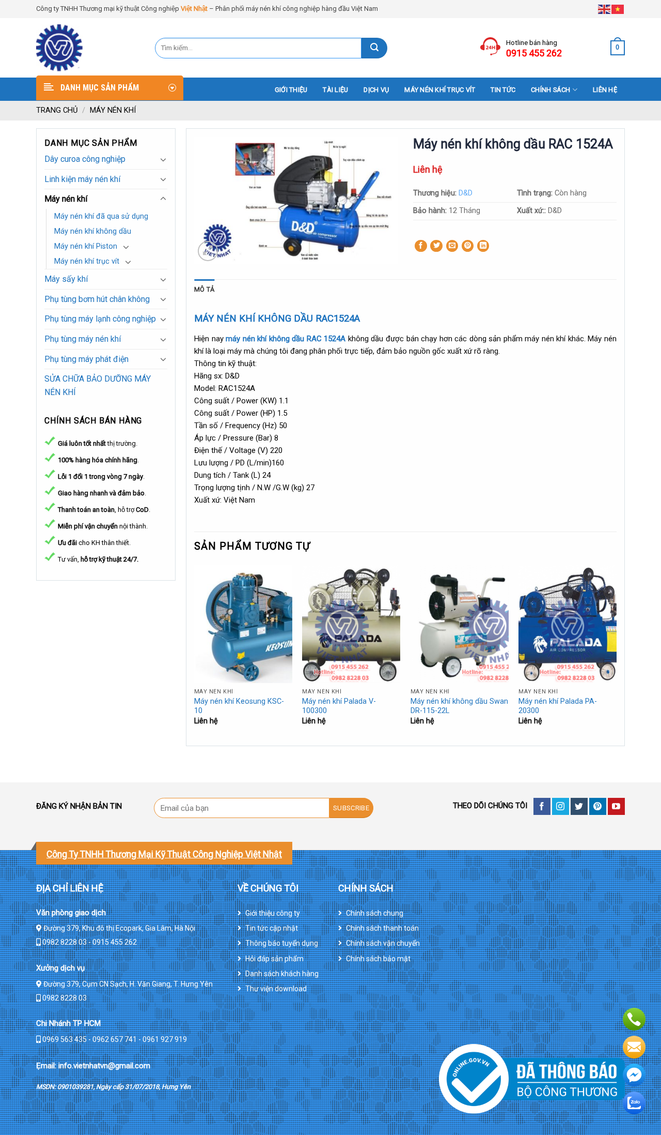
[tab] (204, 289)
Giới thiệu (291, 90)
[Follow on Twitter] (579, 806)
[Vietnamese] (618, 8)
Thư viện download (276, 989)
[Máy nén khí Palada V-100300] (351, 624)
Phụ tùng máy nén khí (82, 339)
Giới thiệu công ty (272, 913)
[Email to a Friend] (452, 246)
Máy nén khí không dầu (92, 231)
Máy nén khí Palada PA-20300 (557, 706)
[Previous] (194, 654)
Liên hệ (605, 90)
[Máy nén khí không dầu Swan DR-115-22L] (460, 624)
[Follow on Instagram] (560, 806)
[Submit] (374, 48)
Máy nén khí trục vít (439, 90)
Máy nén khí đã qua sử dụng (101, 216)
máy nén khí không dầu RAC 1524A (285, 338)
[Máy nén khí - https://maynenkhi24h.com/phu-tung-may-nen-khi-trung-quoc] (87, 48)
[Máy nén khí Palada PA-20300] (567, 624)
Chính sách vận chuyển (383, 943)
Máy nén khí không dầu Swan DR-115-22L (459, 706)
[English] (604, 8)
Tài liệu (335, 90)
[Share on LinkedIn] (483, 246)
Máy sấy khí (66, 279)
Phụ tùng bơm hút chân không (97, 299)
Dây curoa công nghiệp (84, 159)
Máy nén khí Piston (85, 246)
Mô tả (204, 289)
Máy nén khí (113, 110)
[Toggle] (163, 159)
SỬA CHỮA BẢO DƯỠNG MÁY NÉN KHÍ (97, 385)
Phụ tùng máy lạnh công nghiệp (100, 319)
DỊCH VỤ (376, 90)
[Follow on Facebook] (541, 806)
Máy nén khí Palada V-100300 (339, 706)
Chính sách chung (374, 913)
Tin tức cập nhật (271, 928)
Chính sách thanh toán (382, 928)
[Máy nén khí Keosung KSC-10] (243, 624)
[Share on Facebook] (421, 246)
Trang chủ (57, 110)
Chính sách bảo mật (378, 959)
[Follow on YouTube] (616, 806)
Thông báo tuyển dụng (281, 943)
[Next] (616, 654)
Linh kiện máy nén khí (82, 179)
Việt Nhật (194, 8)
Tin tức (503, 90)
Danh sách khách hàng (282, 974)
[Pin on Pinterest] (468, 246)
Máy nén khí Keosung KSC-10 (239, 706)
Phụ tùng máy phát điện (86, 359)
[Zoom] (208, 251)
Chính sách (551, 90)
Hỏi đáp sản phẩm (274, 959)
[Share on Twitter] (436, 246)
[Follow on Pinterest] (597, 806)
